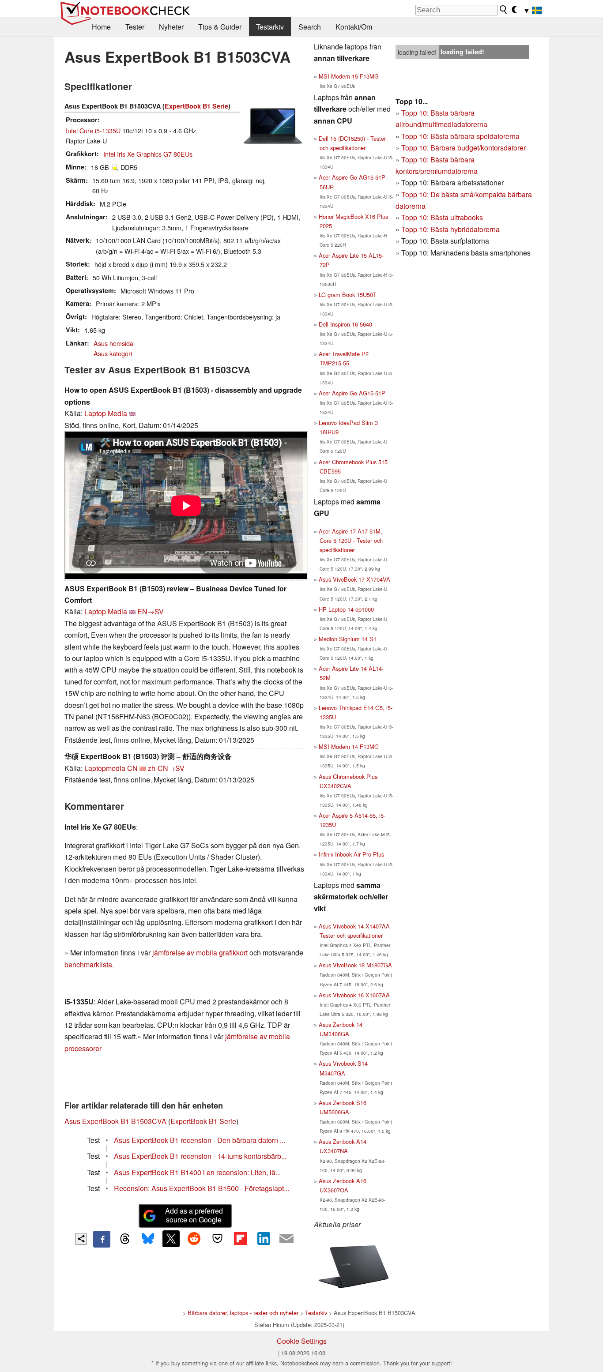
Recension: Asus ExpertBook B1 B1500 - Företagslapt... (201, 1188)
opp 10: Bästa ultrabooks (444, 217)
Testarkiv (270, 27)
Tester (134, 27)
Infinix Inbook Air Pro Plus (351, 854)
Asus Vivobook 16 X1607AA (354, 995)
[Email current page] (286, 1239)
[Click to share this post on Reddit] (194, 1238)
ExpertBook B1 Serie (196, 105)
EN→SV (150, 611)
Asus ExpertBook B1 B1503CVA (115, 1121)
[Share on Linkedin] (263, 1238)
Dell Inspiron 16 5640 (345, 324)
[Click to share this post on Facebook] (101, 1239)
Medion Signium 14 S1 (348, 639)
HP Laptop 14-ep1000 (346, 609)
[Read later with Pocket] (217, 1238)
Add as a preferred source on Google (194, 1215)
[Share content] (81, 1239)
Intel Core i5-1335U (93, 130)
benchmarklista (88, 964)
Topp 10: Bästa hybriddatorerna (450, 229)
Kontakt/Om (353, 27)
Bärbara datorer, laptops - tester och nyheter (243, 1312)
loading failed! (417, 52)
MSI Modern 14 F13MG (349, 746)
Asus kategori (113, 353)
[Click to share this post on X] (170, 1238)
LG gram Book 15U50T (348, 294)
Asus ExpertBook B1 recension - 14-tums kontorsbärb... (200, 1156)
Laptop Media (105, 413)
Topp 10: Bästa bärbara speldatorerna (460, 136)
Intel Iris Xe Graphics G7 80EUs (147, 153)
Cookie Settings (302, 1341)
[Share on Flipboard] (240, 1238)
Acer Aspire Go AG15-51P (352, 393)
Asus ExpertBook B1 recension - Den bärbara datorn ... (199, 1140)
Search (309, 27)
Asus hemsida (113, 343)
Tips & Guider (219, 27)
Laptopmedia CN (111, 768)
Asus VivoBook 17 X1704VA (354, 579)
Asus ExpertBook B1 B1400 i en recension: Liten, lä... (197, 1172)
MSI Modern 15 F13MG (349, 76)
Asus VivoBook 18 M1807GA (355, 965)
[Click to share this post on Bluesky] (147, 1239)
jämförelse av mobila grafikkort (200, 952)
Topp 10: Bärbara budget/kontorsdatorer (463, 148)
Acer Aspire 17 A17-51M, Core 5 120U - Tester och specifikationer (351, 540)
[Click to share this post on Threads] (125, 1239)
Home (101, 27)
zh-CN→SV (166, 768)
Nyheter (171, 27)
